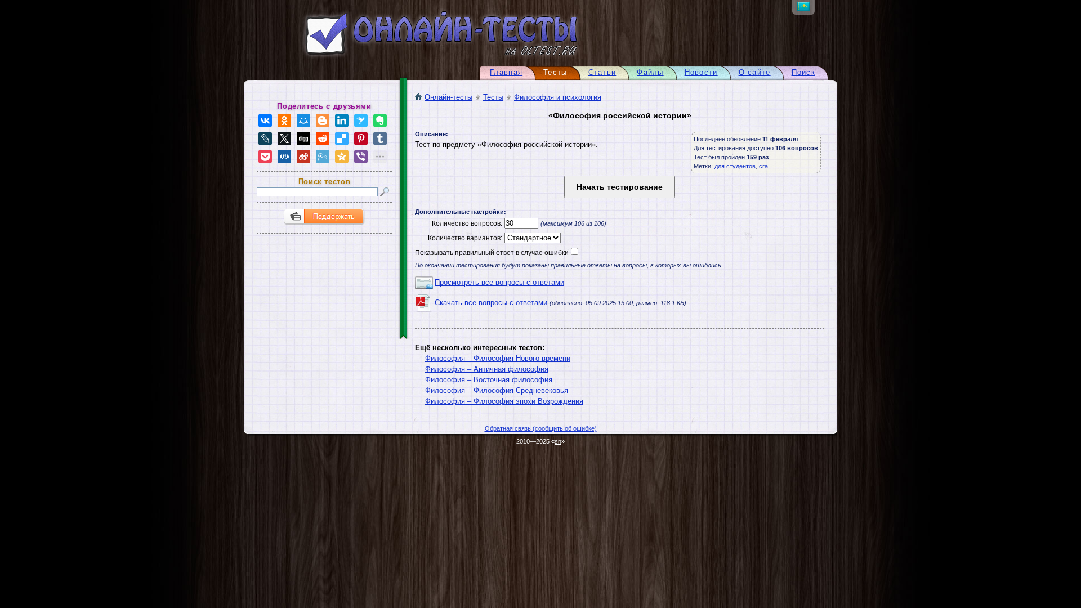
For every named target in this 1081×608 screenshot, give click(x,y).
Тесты (493, 97)
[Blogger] (322, 120)
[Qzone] (342, 156)
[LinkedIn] (342, 120)
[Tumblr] (380, 138)
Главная (506, 72)
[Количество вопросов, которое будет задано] (520, 223)
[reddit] (322, 138)
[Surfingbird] (361, 120)
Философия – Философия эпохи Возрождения (504, 401)
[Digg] (303, 138)
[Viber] (361, 156)
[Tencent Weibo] (322, 156)
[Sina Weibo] (303, 156)
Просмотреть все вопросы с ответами (499, 282)
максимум (563, 223)
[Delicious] (342, 138)
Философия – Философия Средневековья (496, 390)
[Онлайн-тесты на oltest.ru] (421, 57)
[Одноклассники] (284, 120)
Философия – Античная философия (486, 369)
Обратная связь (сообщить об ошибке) (541, 428)
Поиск (803, 72)
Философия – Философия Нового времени (497, 358)
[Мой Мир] (303, 120)
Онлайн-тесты (448, 97)
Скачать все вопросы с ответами (491, 302)
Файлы (650, 72)
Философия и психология (557, 97)
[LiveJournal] (265, 138)
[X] (284, 138)
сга (763, 166)
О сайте (755, 72)
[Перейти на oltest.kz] (803, 8)
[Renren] (284, 156)
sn (558, 441)
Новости (701, 72)
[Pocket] (265, 156)
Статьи (602, 72)
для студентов (735, 166)
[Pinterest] (361, 138)
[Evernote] (380, 120)
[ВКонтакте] (265, 120)
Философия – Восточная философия (488, 379)
